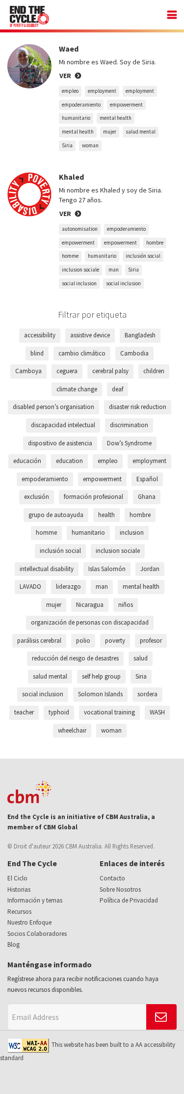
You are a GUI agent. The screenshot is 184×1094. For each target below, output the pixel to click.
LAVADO (30, 586)
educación (27, 461)
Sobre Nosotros (120, 889)
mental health (115, 117)
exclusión (36, 496)
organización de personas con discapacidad (90, 622)
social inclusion (79, 283)
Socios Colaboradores (37, 934)
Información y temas (34, 900)
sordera (147, 694)
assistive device (90, 335)
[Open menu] (169, 16)
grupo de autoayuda (55, 515)
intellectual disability (47, 569)
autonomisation (80, 228)
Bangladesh (140, 335)
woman (90, 145)
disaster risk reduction (137, 407)
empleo (70, 90)
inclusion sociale (80, 269)
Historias (18, 889)
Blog (13, 944)
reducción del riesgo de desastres (75, 658)
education (69, 461)
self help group (101, 676)
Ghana (147, 496)
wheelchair (72, 730)
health (106, 515)
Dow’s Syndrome (129, 443)
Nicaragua (90, 605)
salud (140, 658)
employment (102, 90)
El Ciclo (17, 878)
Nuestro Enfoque (29, 922)
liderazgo (68, 586)
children (153, 371)
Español (147, 479)
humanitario (76, 117)
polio (83, 640)
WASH (157, 712)
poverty (115, 640)
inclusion (132, 532)
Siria (67, 145)
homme (70, 255)
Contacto (112, 878)
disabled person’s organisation (53, 407)
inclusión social (143, 255)
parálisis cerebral (39, 640)
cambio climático (81, 353)
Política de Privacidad (129, 900)
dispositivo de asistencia (60, 443)
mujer (109, 131)
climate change (76, 389)
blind (37, 353)
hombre (154, 242)
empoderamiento (81, 104)
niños (125, 605)
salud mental (141, 131)
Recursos (19, 911)
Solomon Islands (100, 694)
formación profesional (93, 496)
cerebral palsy (110, 371)
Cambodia (134, 353)
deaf (117, 389)
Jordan (149, 569)
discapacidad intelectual (63, 425)
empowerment (126, 104)
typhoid (59, 712)
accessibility (39, 335)
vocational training (109, 712)
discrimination (129, 425)
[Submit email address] (161, 1017)
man (113, 269)
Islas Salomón (107, 569)
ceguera (67, 371)
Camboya (28, 371)
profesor (151, 640)
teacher (24, 712)
